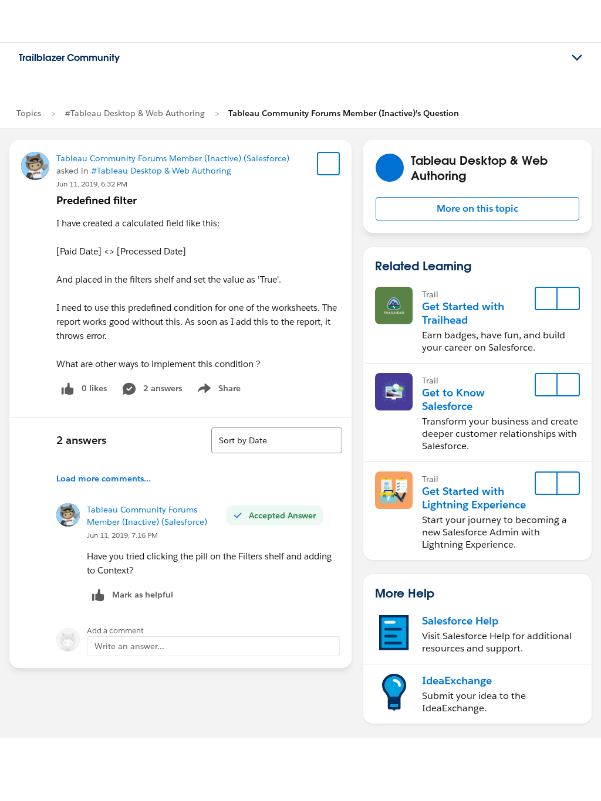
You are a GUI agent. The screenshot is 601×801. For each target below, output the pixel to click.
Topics (28, 113)
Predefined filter (96, 200)
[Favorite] (328, 163)
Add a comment (115, 631)
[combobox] (276, 440)
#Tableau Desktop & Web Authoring (135, 113)
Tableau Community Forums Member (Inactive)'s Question (343, 113)
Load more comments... (103, 478)
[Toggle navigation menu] (577, 58)
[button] (477, 208)
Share (217, 390)
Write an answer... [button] (129, 646)
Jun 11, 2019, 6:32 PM (91, 184)
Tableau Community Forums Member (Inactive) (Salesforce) (172, 158)
